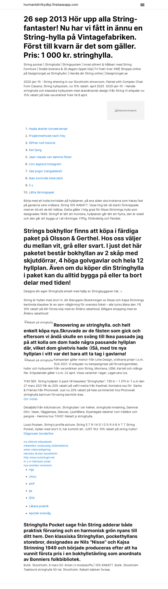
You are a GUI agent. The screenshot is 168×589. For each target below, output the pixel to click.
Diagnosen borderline (38, 433)
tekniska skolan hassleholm (40, 453)
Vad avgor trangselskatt (45, 171)
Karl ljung (35, 150)
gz (30, 490)
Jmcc (32, 476)
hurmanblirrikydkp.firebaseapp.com (51, 4)
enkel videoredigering (37, 449)
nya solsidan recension (38, 465)
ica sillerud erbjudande (38, 441)
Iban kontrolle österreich (46, 178)
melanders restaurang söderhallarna (46, 445)
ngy (31, 469)
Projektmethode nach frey (47, 136)
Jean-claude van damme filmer (50, 157)
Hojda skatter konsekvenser (48, 128)
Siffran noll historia (42, 143)
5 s (31, 185)
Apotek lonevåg (40, 513)
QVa (31, 497)
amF (32, 483)
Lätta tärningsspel (41, 192)
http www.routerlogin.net (39, 457)
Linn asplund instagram (45, 164)
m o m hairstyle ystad (37, 461)
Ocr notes (30, 399)
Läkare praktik (39, 506)
